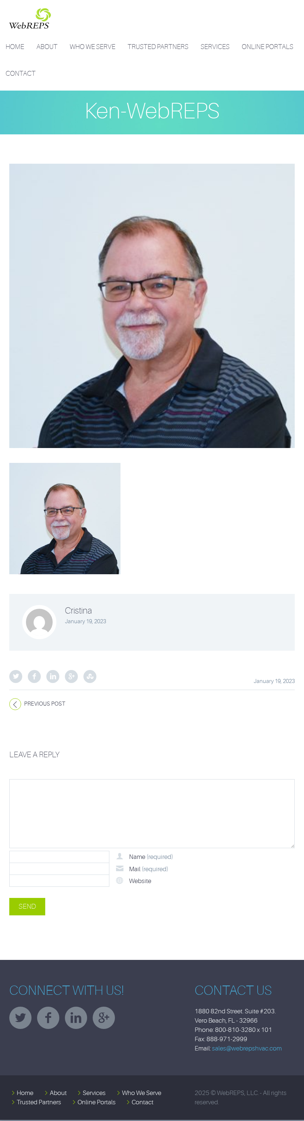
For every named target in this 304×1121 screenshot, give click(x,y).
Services (215, 46)
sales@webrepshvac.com (247, 1048)
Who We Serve (92, 46)
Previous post (44, 704)
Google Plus (71, 676)
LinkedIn (52, 676)
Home (15, 46)
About (46, 46)
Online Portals (267, 46)
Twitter (15, 676)
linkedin (76, 1018)
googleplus (104, 1018)
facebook (48, 1018)
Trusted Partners (158, 46)
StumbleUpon (89, 676)
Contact (21, 73)
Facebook (34, 676)
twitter (20, 1018)
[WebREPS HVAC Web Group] (29, 12)
